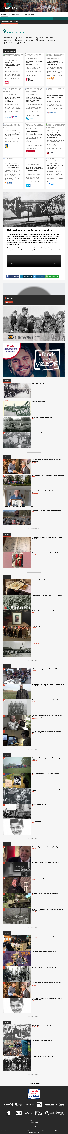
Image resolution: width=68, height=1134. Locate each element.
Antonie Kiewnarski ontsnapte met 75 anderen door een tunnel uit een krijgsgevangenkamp (54, 135)
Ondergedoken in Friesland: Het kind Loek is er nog (55, 96)
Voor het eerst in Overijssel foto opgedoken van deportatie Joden (55, 167)
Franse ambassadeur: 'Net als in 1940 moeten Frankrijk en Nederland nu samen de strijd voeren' (34, 99)
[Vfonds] (34, 360)
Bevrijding (10, 302)
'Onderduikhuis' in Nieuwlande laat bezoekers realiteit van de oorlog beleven (13, 65)
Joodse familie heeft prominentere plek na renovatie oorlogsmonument (34, 133)
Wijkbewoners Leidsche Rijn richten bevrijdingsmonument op (34, 63)
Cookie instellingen (35, 1083)
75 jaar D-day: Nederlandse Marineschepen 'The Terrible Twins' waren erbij (34, 169)
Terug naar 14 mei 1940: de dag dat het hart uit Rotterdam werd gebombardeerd (12, 99)
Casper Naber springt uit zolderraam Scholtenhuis (12, 166)
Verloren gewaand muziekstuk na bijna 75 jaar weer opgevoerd (55, 63)
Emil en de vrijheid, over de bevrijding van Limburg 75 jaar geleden (12, 134)
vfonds (30, 1130)
